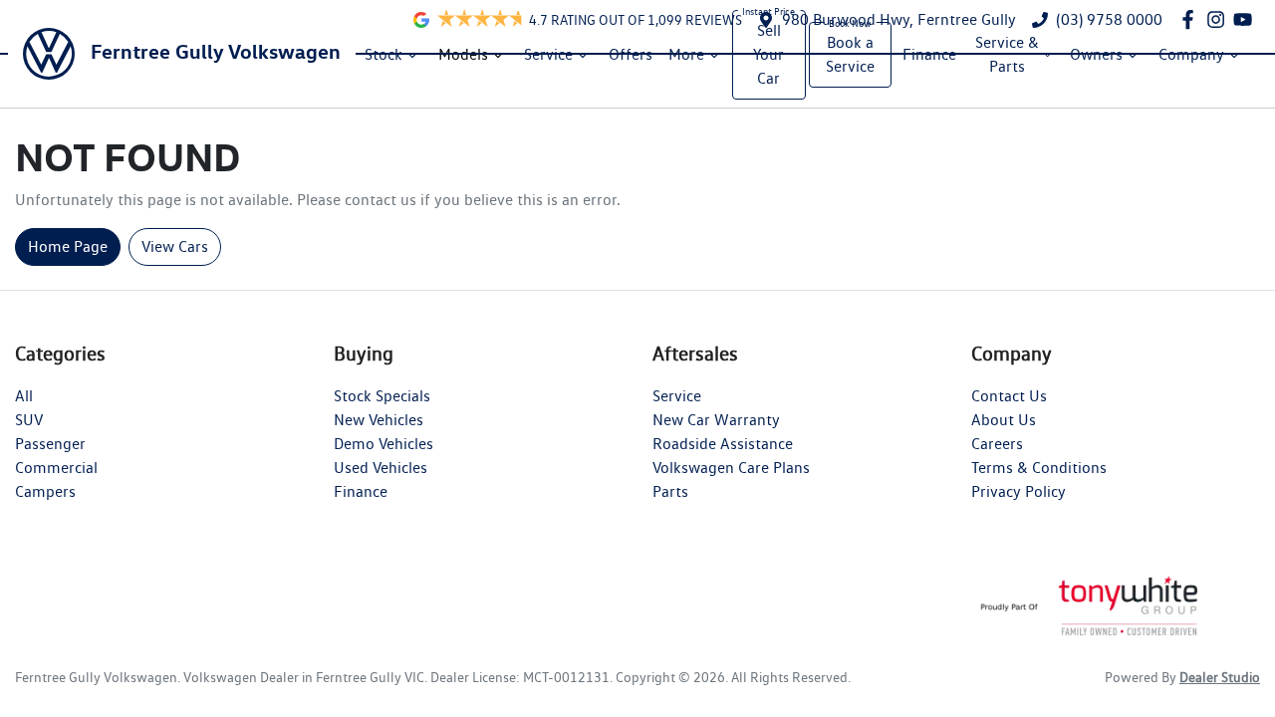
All (24, 395)
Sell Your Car (768, 54)
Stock (383, 54)
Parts (670, 491)
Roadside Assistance (722, 443)
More (686, 54)
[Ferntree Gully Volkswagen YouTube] (1246, 19)
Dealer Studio (1219, 677)
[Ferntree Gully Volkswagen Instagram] (1219, 19)
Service (548, 54)
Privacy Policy (1018, 491)
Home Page (68, 246)
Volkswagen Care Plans (731, 467)
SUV (29, 419)
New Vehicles (378, 419)
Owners (1096, 54)
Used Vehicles (380, 467)
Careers (997, 443)
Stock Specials (382, 395)
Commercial (56, 467)
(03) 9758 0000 (1109, 19)
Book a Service (850, 54)
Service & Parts (1007, 54)
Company (1191, 54)
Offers (630, 54)
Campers (45, 491)
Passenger (50, 443)
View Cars (174, 246)
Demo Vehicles (383, 443)
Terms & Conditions (1039, 467)
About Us (1003, 419)
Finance (929, 54)
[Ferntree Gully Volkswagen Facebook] (1191, 19)
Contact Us (1009, 395)
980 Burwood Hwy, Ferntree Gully (899, 19)
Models (463, 54)
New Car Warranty (716, 419)
